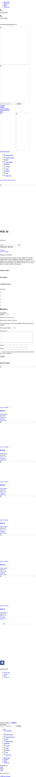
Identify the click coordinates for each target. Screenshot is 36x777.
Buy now (10, 247)
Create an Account (5, 776)
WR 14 (2, 523)
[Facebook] (2, 663)
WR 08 (2, 450)
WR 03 (2, 411)
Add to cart (3, 247)
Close (1, 767)
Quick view (3, 420)
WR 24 (2, 565)
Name (2, 345)
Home (2, 180)
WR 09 (2, 485)
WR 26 (2, 609)
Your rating (3, 328)
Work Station (7, 180)
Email (2, 348)
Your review (4, 331)
